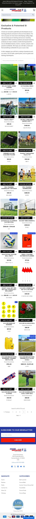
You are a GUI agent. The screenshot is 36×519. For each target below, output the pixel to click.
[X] (15, 466)
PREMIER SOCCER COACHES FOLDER (9, 154)
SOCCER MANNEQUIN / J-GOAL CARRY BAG (27, 392)
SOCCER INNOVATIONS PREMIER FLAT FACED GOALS (27, 358)
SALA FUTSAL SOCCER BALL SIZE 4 (9, 255)
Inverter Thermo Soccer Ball (26, 485)
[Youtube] (21, 466)
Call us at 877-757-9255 (18, 462)
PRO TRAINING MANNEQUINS (27, 187)
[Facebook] (12, 466)
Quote (2, 479)
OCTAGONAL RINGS (27, 86)
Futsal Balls (22, 487)
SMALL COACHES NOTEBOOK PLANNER (27, 255)
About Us (3, 490)
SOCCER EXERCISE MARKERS (9, 323)
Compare (16, 83)
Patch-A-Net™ (9, 119)
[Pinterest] (24, 466)
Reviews (3, 482)
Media (2, 485)
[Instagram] (18, 466)
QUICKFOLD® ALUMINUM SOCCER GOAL (9, 221)
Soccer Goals (22, 490)
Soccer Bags (22, 493)
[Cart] (34, 10)
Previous (7, 412)
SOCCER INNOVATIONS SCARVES (9, 392)
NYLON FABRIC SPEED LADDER (9, 86)
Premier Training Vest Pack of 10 (27, 154)
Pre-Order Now (25, 83)
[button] (28, 517)
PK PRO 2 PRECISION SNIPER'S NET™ (27, 120)
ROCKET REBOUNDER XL (27, 221)
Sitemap (3, 493)
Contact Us (4, 487)
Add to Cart (7, 83)
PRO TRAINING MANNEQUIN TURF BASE (9, 187)
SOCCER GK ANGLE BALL (27, 323)
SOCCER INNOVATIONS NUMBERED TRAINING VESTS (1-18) (9, 358)
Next (17, 415)
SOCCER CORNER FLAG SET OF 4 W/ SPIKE (27, 288)
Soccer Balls (22, 482)
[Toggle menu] (2, 10)
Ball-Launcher (22, 479)
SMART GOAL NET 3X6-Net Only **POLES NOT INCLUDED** (9, 289)
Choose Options (25, 150)
